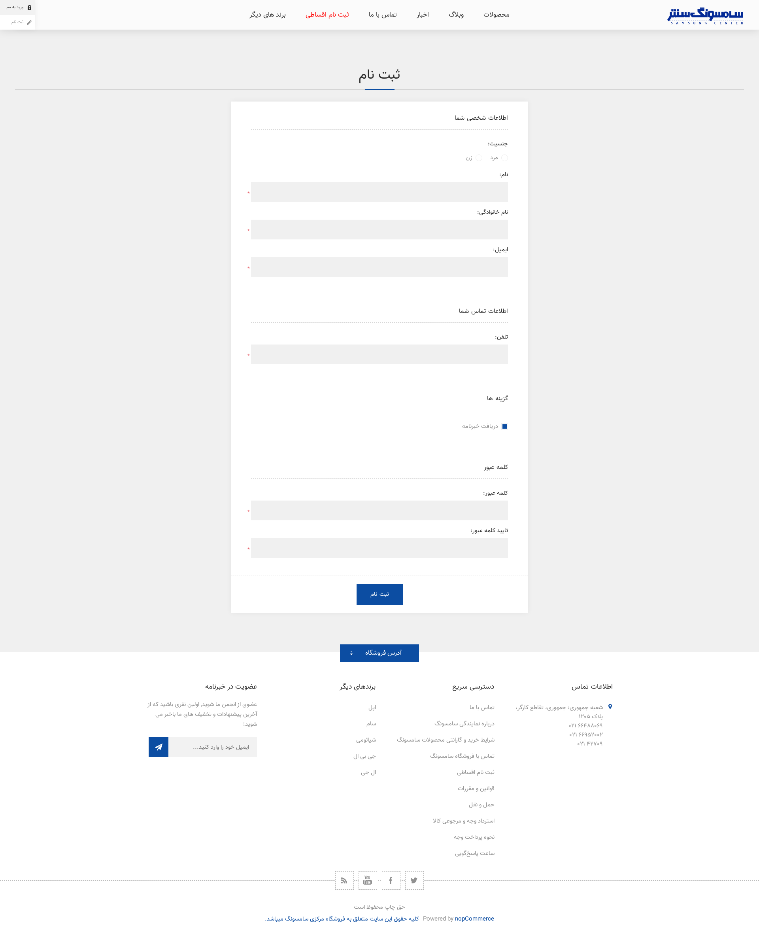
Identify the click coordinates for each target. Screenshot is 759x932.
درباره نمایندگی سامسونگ (464, 724)
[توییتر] (414, 880)
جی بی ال (364, 756)
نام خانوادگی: (492, 212)
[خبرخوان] (344, 880)
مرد (494, 157)
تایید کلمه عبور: (489, 530)
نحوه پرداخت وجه (474, 837)
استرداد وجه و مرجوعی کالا (464, 821)
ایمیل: (500, 249)
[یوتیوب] (368, 880)
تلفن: (501, 337)
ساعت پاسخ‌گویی (475, 853)
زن (469, 157)
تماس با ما (482, 707)
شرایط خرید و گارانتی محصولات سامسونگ (446, 740)
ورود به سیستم (11, 7)
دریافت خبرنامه (480, 426)
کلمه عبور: (495, 493)
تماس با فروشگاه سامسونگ (462, 756)
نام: (503, 174)
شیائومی (366, 740)
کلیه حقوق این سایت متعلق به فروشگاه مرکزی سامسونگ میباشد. (342, 919)
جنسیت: (497, 144)
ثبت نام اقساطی (476, 772)
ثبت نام (17, 22)
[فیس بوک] (391, 880)
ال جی (368, 772)
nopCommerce (474, 919)
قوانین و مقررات (476, 788)
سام (371, 724)
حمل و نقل (482, 805)
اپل (372, 707)
